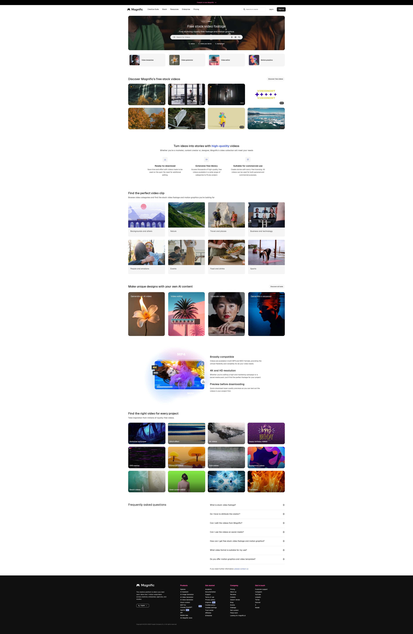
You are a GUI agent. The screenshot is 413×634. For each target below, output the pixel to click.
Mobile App (184, 615)
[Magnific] (145, 585)
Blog (231, 602)
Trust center (209, 610)
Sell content (234, 610)
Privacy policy (210, 600)
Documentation (210, 592)
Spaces (182, 589)
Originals (210, 602)
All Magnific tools (186, 618)
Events (232, 605)
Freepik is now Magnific (205, 2)
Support (208, 594)
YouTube (258, 594)
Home (203, 21)
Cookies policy (210, 605)
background (220, 44)
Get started (210, 585)
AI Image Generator (187, 594)
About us (233, 592)
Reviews (233, 594)
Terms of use (209, 597)
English (143, 605)
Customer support (261, 589)
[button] (142, 605)
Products (184, 585)
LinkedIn (258, 597)
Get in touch (260, 585)
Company (234, 585)
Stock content (185, 602)
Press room (234, 613)
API (181, 613)
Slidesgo (233, 608)
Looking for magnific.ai (238, 615)
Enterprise (208, 615)
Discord (257, 602)
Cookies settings (211, 608)
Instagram (258, 592)
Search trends (235, 600)
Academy (208, 589)
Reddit (257, 608)
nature (193, 44)
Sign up (281, 9)
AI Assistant (184, 592)
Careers (232, 597)
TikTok (257, 600)
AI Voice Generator (186, 600)
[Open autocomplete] (173, 37)
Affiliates (208, 613)
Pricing (196, 9)
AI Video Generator (186, 597)
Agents (184, 610)
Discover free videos (275, 79)
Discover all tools (276, 287)
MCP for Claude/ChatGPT (190, 606)
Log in (271, 9)
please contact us (241, 569)
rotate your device (206, 44)
